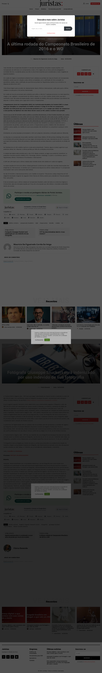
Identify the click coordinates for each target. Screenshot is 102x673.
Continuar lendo (51, 33)
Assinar (68, 28)
